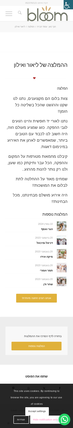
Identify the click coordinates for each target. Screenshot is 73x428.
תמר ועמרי (46, 270)
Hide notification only (45, 419)
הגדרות (21, 419)
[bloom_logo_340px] (43, 13)
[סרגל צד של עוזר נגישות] (68, 4)
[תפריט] (10, 13)
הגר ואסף (47, 229)
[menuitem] (19, 13)
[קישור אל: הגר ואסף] (61, 226)
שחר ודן (48, 284)
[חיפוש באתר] (19, 13)
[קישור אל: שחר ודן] (61, 281)
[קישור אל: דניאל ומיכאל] (61, 240)
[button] (64, 419)
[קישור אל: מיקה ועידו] (61, 254)
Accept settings (37, 411)
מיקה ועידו (46, 256)
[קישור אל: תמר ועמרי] (61, 267)
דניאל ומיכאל (45, 242)
